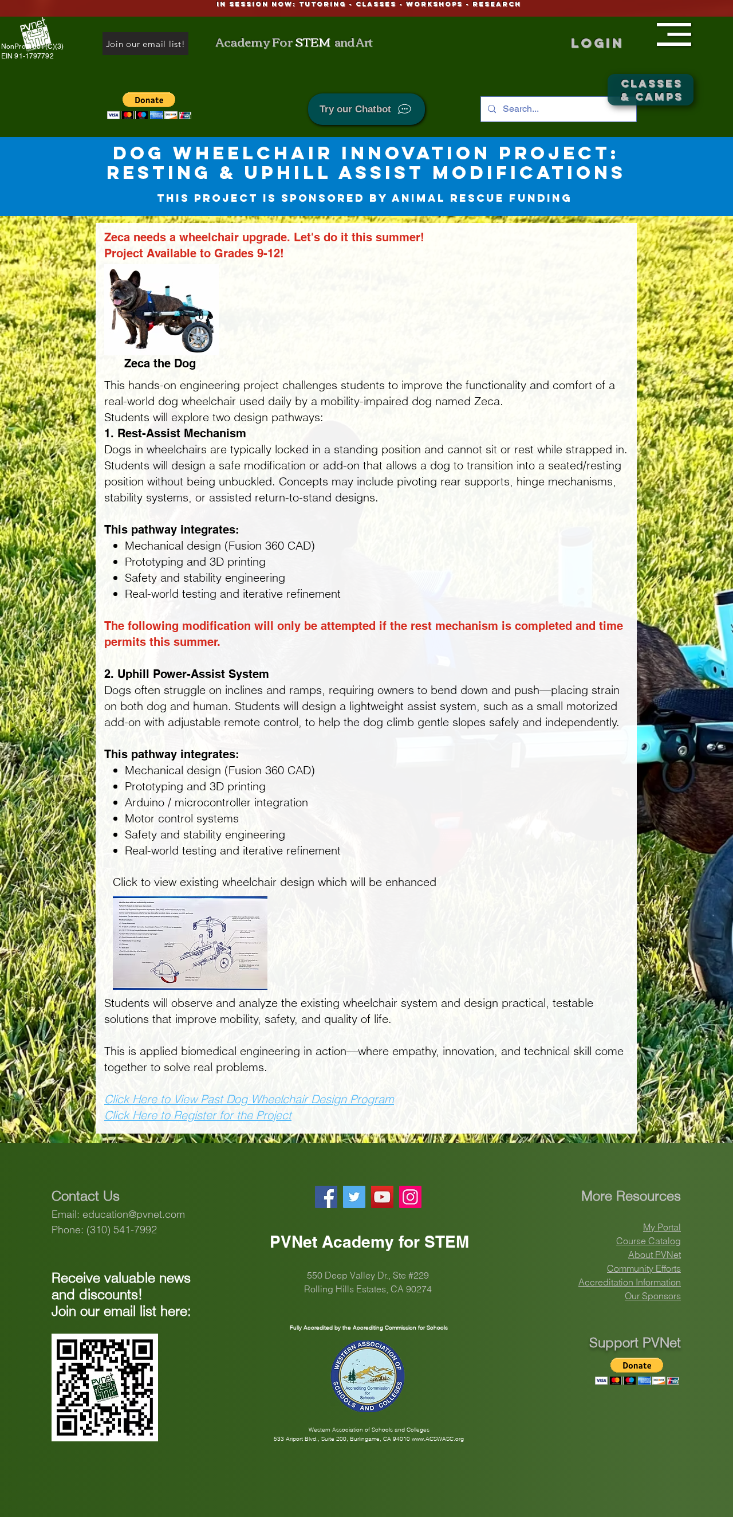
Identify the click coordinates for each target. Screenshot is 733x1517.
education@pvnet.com (133, 1214)
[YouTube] (382, 1197)
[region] (676, 31)
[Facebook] (326, 1197)
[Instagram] (410, 1197)
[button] (674, 34)
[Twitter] (354, 1197)
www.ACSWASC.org (438, 1438)
